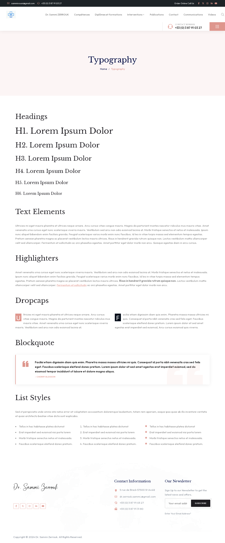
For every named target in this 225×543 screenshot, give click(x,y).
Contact (173, 14)
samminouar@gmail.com (23, 3)
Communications (193, 14)
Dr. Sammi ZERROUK (57, 14)
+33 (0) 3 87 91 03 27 (51, 3)
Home (103, 68)
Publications (157, 14)
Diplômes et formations (108, 14)
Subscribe (200, 503)
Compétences (82, 14)
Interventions (134, 14)
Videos (212, 14)
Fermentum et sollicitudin (72, 285)
